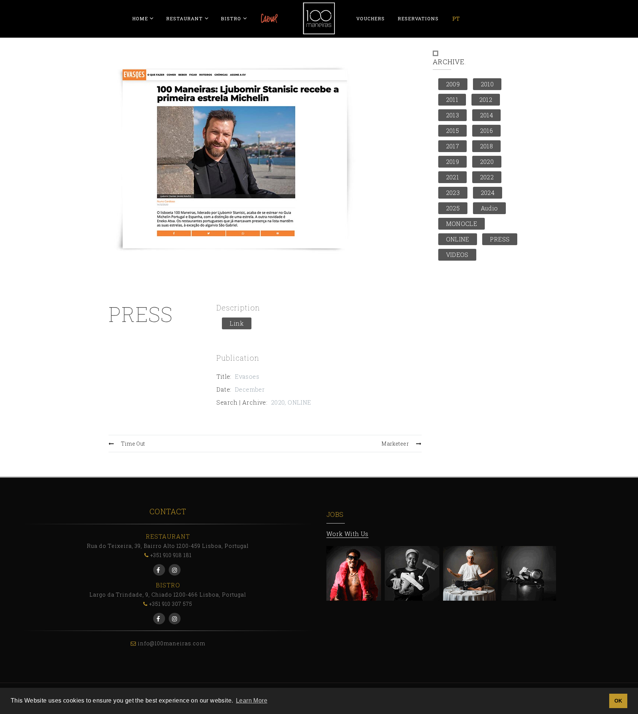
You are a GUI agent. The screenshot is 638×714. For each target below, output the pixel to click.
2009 (453, 84)
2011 (452, 99)
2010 (487, 84)
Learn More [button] (251, 700)
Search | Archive (241, 402)
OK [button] (618, 701)
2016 (486, 130)
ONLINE (299, 402)
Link (237, 323)
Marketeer (395, 443)
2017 (452, 146)
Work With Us (347, 534)
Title (223, 376)
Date (223, 389)
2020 (278, 402)
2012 (486, 99)
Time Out (133, 443)
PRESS (500, 239)
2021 (452, 177)
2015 (452, 130)
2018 (486, 146)
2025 (453, 208)
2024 (488, 192)
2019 (452, 161)
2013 (452, 115)
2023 (453, 192)
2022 (487, 177)
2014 (486, 115)
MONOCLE (461, 223)
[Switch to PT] (456, 18)
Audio (489, 208)
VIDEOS (457, 254)
